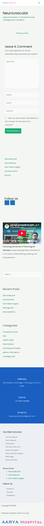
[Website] (22, 111)
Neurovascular (9, 295)
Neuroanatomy (9, 312)
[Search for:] (22, 274)
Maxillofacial (8, 344)
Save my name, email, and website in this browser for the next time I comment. (21, 121)
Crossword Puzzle (26, 17)
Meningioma (8, 308)
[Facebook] (7, 202)
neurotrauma (8, 300)
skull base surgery (10, 304)
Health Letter (8, 340)
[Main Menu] (39, 2)
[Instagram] (12, 202)
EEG (4, 336)
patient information (11, 352)
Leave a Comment (10, 17)
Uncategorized (9, 20)
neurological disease (11, 348)
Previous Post (22, 33)
